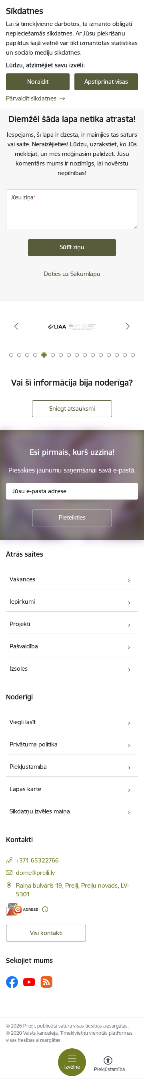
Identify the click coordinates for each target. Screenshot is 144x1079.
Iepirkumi (22, 601)
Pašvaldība (24, 646)
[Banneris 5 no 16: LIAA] (72, 326)
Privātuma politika (34, 744)
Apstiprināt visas (106, 81)
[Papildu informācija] (45, 909)
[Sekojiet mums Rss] (46, 982)
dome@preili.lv (35, 872)
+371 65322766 (37, 860)
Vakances (22, 579)
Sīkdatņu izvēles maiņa (40, 811)
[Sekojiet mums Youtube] (29, 981)
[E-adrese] (22, 909)
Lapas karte (25, 789)
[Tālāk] (128, 326)
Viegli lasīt (23, 722)
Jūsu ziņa (22, 197)
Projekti (20, 624)
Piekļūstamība (28, 766)
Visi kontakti (46, 933)
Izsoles (19, 668)
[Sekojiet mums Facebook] (12, 982)
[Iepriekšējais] (16, 326)
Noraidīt (37, 81)
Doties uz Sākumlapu (72, 274)
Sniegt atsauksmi (72, 408)
